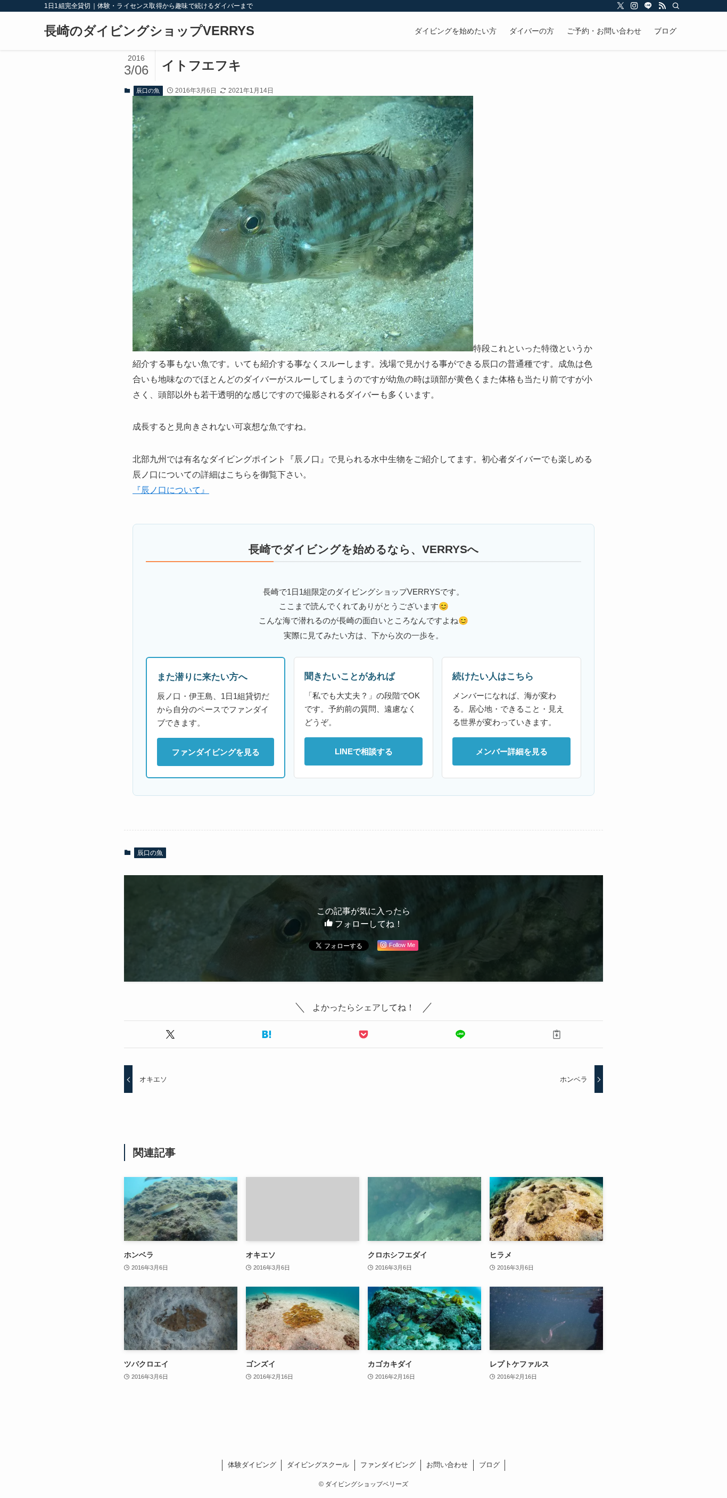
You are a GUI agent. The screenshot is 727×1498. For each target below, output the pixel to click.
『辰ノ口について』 (171, 490)
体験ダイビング (252, 1465)
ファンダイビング (388, 1465)
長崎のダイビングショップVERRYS (149, 30)
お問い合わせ (447, 1465)
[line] (648, 6)
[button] (170, 1034)
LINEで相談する (364, 751)
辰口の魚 (148, 90)
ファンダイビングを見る (216, 751)
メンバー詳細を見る (512, 751)
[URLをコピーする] (556, 1034)
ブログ (489, 1465)
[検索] (676, 6)
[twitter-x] (620, 6)
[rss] (662, 6)
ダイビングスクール (318, 1465)
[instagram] (634, 6)
